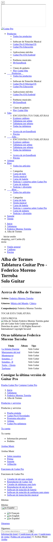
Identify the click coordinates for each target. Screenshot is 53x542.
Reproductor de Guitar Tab (19, 481)
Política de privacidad (21, 537)
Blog (9, 163)
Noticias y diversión (22, 187)
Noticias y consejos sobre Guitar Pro (30, 181)
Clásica (32, 303)
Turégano (6, 368)
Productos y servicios (11, 403)
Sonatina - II (7, 362)
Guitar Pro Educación (23, 47)
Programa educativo (16, 418)
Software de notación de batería (21, 489)
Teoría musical (19, 176)
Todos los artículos (21, 166)
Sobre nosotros (14, 456)
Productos (11, 33)
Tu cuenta (5, 428)
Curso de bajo (19, 173)
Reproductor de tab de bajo (19, 487)
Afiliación (11, 464)
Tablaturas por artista (22, 121)
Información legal (9, 534)
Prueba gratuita (14, 413)
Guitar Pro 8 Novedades (18, 415)
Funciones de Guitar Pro (12, 469)
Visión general (13, 247)
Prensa (10, 459)
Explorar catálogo (21, 118)
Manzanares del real (11, 352)
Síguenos (5, 523)
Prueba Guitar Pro (9, 385)
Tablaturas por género (23, 123)
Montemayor (8, 355)
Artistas (10, 160)
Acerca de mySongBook (24, 131)
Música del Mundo (19, 303)
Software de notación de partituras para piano (28, 492)
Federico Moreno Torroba (21, 298)
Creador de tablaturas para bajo (21, 484)
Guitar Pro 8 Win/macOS (24, 44)
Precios (16, 134)
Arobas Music (7, 446)
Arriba (4, 539)
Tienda (10, 218)
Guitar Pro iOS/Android (24, 55)
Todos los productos (22, 36)
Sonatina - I (7, 358)
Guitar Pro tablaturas (16, 423)
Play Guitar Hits (20, 70)
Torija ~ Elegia (8, 365)
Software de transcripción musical (22, 495)
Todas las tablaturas (22, 126)
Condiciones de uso (28, 534)
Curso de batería (20, 179)
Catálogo (11, 249)
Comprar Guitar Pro (28, 385)
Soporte (10, 216)
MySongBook (19, 63)
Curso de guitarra (21, 184)
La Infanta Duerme (10, 349)
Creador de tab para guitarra (20, 479)
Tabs (9, 113)
